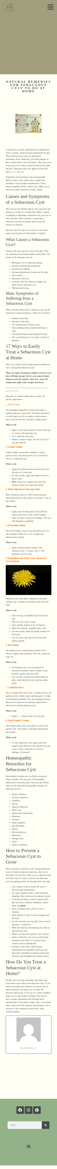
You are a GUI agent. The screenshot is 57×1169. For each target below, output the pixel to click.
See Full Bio (27, 1048)
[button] (28, 1146)
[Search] (45, 1125)
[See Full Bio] (35, 1048)
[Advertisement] (28, 44)
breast (13, 172)
